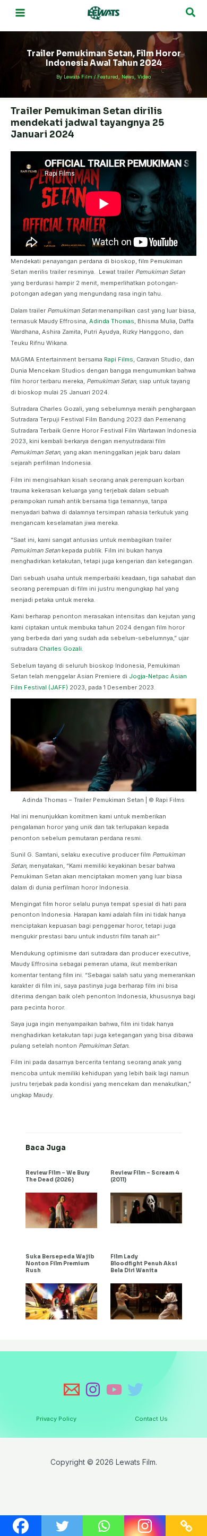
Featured (107, 77)
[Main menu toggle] (20, 13)
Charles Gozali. (61, 648)
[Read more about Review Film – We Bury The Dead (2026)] (61, 1209)
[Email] (72, 1389)
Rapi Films (118, 359)
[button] (191, 12)
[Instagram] (93, 1389)
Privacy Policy (56, 1418)
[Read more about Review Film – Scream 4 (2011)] (146, 1207)
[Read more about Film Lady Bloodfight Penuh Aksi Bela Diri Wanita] (146, 1301)
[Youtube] (114, 1389)
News (128, 77)
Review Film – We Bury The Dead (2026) (57, 1176)
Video (144, 77)
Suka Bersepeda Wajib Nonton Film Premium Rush (59, 1263)
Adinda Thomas (111, 321)
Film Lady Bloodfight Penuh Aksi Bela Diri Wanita (143, 1263)
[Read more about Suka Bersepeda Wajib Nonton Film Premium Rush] (61, 1301)
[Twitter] (135, 1389)
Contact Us (151, 1418)
